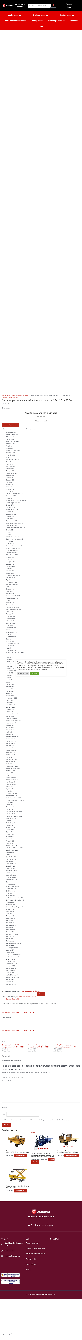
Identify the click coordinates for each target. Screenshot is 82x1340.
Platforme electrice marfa (15, 21)
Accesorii (74, 21)
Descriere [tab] (9, 999)
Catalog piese (37, 21)
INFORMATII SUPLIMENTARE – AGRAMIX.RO (18, 1012)
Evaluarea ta (6, 1078)
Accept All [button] (35, 673)
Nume (4, 1107)
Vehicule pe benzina (56, 21)
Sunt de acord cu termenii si (21, 991)
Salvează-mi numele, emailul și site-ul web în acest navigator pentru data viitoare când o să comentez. (37, 1120)
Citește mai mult (71, 1155)
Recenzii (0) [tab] (16, 999)
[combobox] (10, 425)
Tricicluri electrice (40, 15)
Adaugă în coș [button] (20, 1155)
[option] (43, 432)
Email (4, 1114)
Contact (41, 26)
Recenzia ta (6, 1081)
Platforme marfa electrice (20, 395)
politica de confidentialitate (31, 991)
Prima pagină (6, 395)
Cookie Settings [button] (23, 673)
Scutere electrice (67, 15)
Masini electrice (14, 15)
